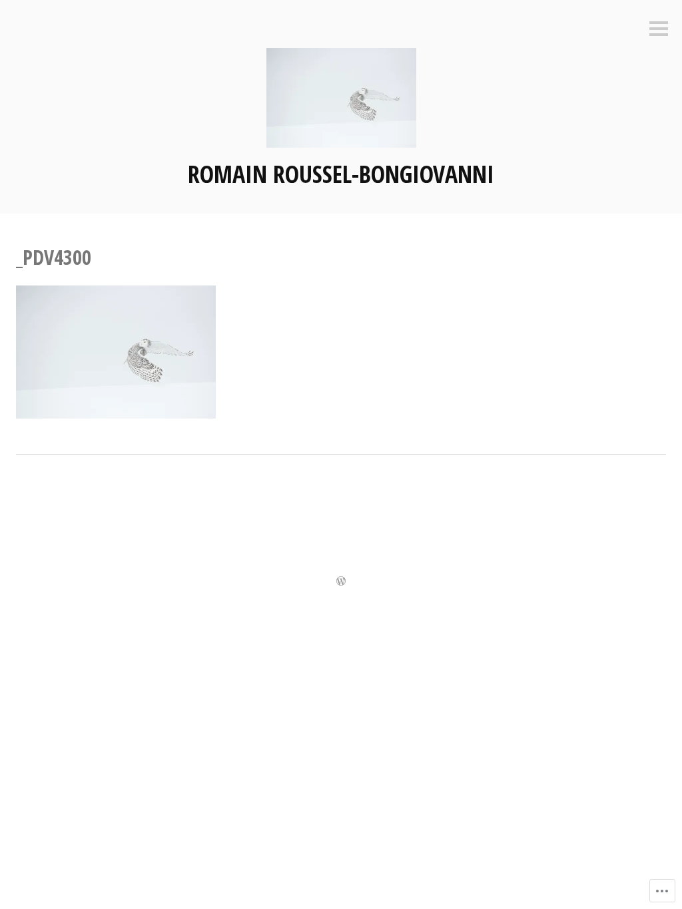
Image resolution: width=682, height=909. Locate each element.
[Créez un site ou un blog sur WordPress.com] (341, 582)
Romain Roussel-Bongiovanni (341, 174)
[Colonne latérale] (658, 29)
